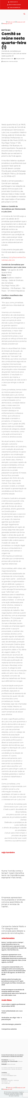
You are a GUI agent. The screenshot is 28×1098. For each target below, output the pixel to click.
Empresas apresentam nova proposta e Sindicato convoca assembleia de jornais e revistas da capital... (13, 902)
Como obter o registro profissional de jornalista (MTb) (13, 1005)
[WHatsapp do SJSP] (6, 23)
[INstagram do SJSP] (5, 22)
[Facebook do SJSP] (2, 22)
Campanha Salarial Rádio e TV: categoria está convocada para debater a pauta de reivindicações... (13, 929)
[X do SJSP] (10, 22)
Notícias (6, 30)
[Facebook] (10, 19)
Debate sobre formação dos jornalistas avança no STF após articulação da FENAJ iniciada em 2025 (13, 982)
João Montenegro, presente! (11, 1024)
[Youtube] (17, 19)
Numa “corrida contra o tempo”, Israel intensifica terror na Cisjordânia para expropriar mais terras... (12, 874)
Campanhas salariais (9, 1029)
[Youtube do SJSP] (20, 22)
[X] (15, 19)
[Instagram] (13, 19)
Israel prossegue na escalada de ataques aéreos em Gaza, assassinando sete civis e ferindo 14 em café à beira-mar (13, 992)
